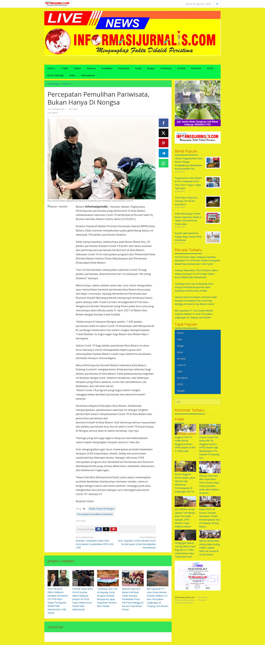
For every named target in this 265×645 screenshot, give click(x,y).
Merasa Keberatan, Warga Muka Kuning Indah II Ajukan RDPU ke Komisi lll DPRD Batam (209, 547)
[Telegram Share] (164, 153)
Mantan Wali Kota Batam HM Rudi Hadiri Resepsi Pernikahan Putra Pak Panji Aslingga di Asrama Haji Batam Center (132, 599)
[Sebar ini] (164, 123)
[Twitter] (106, 529)
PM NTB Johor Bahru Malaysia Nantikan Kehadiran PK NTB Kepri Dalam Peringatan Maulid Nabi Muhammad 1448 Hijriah (197, 260)
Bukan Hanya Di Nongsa (101, 508)
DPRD (180, 384)
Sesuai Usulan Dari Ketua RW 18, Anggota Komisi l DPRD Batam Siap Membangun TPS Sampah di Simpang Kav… (209, 447)
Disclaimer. (203, 597)
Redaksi (202, 600)
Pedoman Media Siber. (185, 600)
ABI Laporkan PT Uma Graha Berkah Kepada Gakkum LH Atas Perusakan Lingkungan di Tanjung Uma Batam (194, 314)
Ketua (180, 352)
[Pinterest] (113, 529)
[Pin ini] (164, 143)
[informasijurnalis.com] (57, 3)
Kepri (179, 339)
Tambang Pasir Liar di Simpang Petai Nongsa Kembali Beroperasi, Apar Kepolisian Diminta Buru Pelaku (194, 287)
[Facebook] (98, 529)
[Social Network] (217, 4)
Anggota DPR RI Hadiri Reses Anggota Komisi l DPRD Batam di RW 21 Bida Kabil (185, 444)
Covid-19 (181, 365)
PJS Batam (182, 378)
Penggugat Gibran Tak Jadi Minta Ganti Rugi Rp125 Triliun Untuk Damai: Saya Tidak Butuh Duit (185, 549)
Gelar (179, 371)
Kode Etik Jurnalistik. (184, 602)
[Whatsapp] (164, 163)
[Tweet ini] (164, 133)
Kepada (180, 390)
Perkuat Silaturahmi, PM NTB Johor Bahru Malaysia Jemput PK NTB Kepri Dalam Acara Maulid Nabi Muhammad (82, 599)
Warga (180, 345)
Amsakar (181, 358)
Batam (180, 333)
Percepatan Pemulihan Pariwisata (95, 514)
